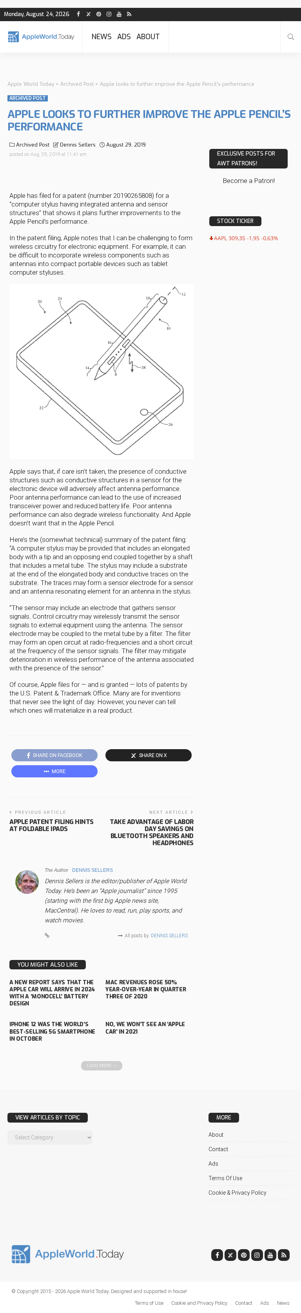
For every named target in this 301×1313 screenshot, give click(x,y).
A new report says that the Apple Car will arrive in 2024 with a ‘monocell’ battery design (52, 993)
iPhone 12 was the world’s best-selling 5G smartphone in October (52, 1031)
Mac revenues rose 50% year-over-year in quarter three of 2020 (145, 989)
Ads (124, 37)
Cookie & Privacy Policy (238, 1193)
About (148, 37)
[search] (291, 37)
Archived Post (27, 98)
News (101, 37)
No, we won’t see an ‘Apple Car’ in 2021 (145, 1028)
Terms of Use (225, 1178)
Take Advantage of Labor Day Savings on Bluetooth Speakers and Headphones (152, 832)
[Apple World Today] (41, 36)
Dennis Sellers (78, 144)
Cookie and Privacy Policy (199, 1303)
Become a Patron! (249, 181)
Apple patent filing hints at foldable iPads (51, 825)
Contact (218, 1149)
